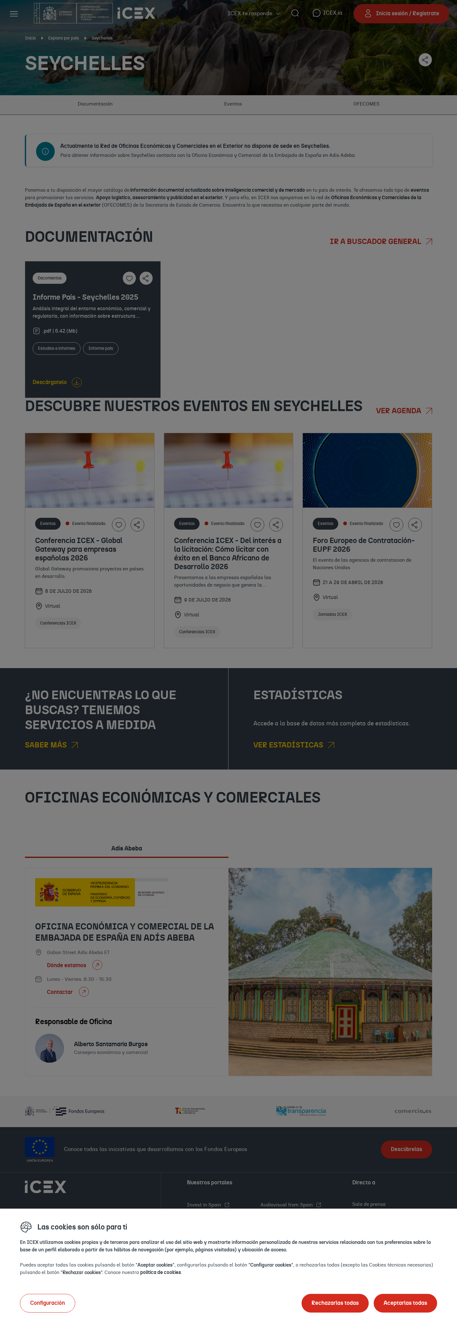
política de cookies (160, 1272)
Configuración (47, 1303)
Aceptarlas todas (405, 1303)
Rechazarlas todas (335, 1303)
